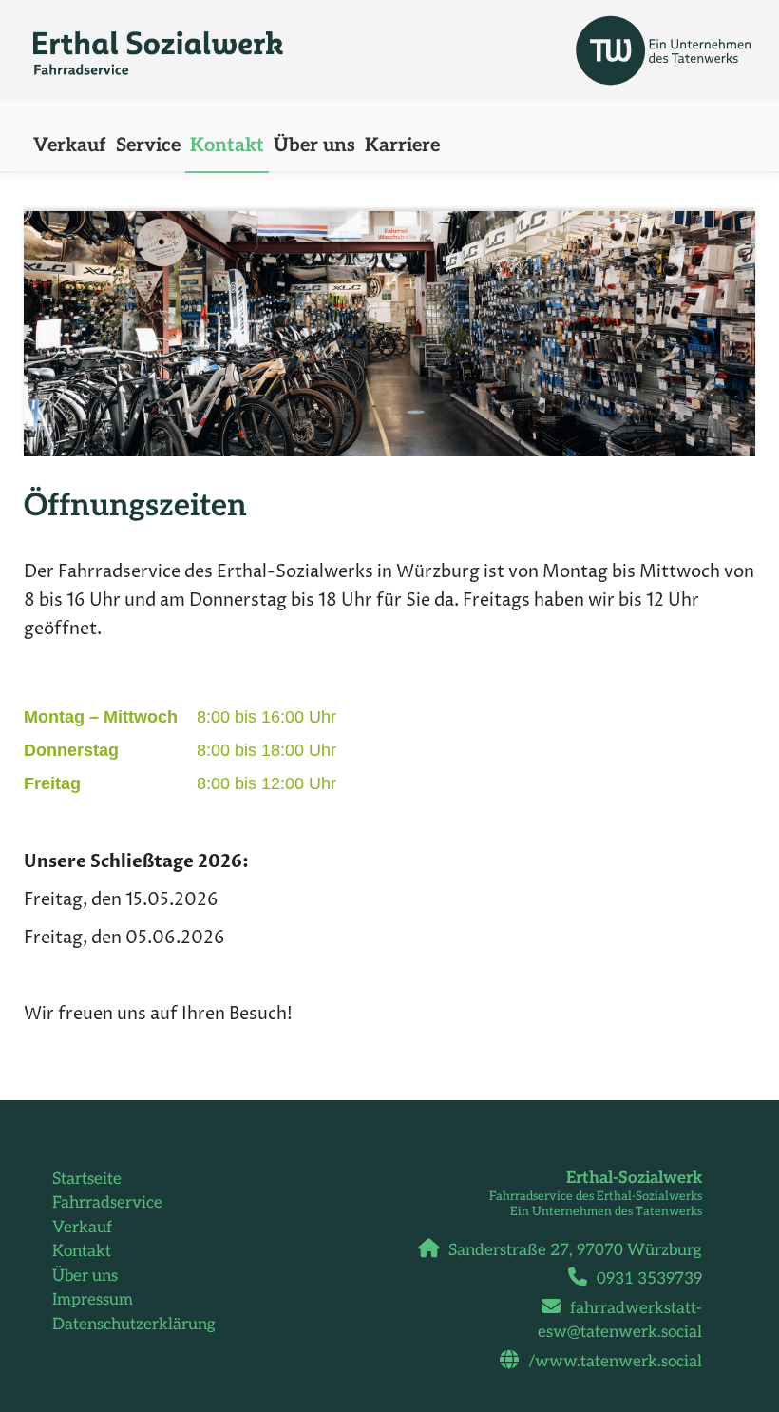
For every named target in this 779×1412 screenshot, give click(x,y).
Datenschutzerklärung (134, 1324)
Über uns (85, 1276)
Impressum (92, 1299)
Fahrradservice (107, 1202)
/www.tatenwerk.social (615, 1361)
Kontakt (81, 1251)
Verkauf (82, 1227)
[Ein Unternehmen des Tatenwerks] (594, 45)
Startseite (87, 1179)
